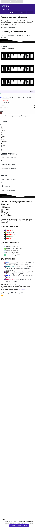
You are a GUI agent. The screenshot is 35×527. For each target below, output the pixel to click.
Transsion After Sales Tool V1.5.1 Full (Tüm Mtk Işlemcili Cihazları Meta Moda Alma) (18, 268)
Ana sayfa (6, 9)
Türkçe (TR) (19, 293)
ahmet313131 (10, 248)
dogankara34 (10, 255)
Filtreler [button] (31, 91)
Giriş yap (5, 27)
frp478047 (9, 253)
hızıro (7, 250)
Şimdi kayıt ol (12, 27)
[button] (3, 12)
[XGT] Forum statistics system (13, 289)
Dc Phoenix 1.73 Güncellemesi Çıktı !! (20, 97)
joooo (1, 111)
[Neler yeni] (18, 1)
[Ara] (21, 1)
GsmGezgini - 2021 (8, 293)
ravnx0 (3, 145)
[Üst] (0, 125)
